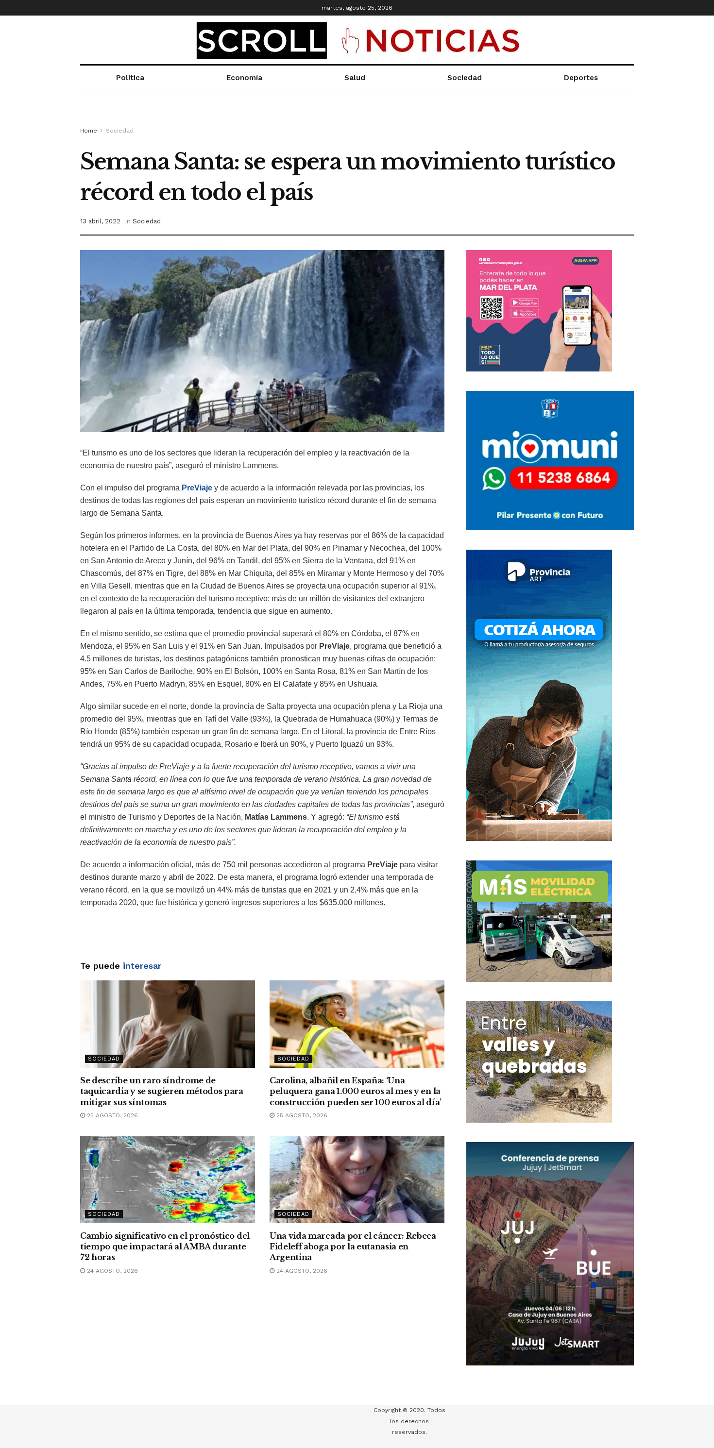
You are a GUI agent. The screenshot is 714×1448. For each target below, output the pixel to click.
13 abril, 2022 (100, 221)
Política (130, 77)
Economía (244, 77)
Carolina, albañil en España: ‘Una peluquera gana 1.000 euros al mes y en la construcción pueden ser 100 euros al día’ (356, 1091)
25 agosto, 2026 (111, 1115)
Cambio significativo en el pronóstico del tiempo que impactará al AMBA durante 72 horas (165, 1247)
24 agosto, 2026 (111, 1270)
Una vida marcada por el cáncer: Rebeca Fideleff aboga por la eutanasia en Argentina (353, 1247)
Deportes (581, 77)
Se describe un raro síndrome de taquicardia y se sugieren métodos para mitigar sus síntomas (161, 1091)
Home (88, 130)
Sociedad (464, 77)
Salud (354, 77)
